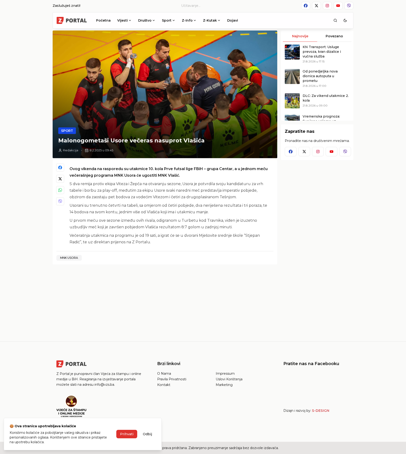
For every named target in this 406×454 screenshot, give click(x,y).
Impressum (225, 373)
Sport (167, 20)
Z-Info (187, 20)
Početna (103, 20)
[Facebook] (60, 167)
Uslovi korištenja (229, 379)
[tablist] (317, 36)
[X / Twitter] (60, 179)
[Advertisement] (165, 301)
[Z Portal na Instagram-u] (327, 5)
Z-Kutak (210, 20)
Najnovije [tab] (300, 36)
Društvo (145, 20)
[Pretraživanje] (335, 20)
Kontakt (163, 385)
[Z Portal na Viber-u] (348, 5)
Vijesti (122, 20)
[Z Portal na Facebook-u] (305, 5)
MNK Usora (69, 257)
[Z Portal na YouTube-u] (338, 5)
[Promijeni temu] (345, 20)
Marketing (224, 385)
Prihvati (126, 434)
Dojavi (232, 20)
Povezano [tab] (334, 36)
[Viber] (60, 201)
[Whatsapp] (60, 190)
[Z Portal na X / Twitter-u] (316, 5)
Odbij (147, 434)
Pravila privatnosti (171, 379)
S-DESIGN (320, 410)
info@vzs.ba (104, 384)
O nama (164, 373)
